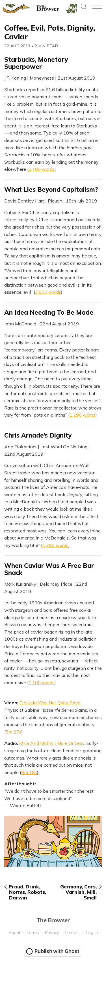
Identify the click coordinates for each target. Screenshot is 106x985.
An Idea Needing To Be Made (48, 312)
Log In (92, 932)
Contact (72, 932)
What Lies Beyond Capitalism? (51, 189)
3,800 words (48, 292)
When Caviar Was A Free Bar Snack (49, 569)
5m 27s (13, 732)
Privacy (52, 932)
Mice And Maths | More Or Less (51, 743)
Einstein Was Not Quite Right (50, 702)
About (14, 932)
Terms (32, 932)
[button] (83, 7)
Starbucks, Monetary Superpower (36, 63)
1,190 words (83, 415)
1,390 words (55, 545)
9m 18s (29, 772)
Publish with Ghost (56, 951)
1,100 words (42, 682)
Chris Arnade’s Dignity (38, 435)
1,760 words (42, 169)
